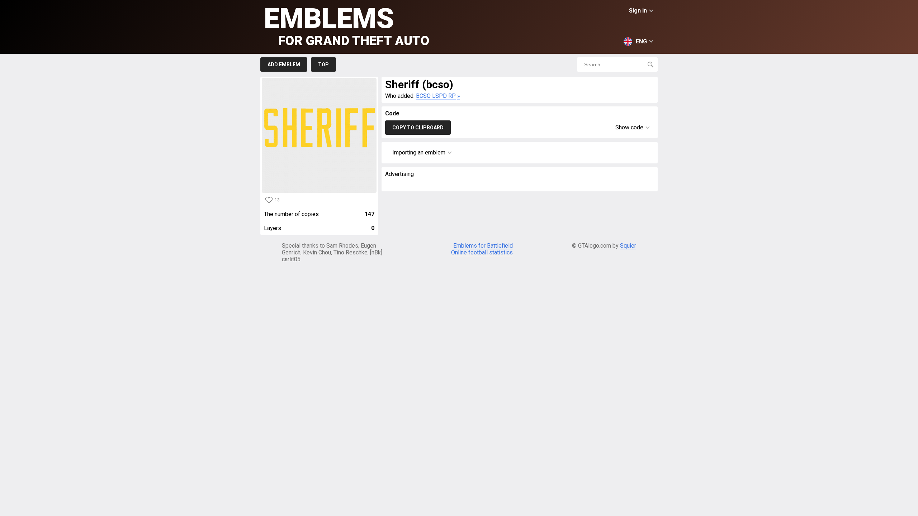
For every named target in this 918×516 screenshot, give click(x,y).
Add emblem (284, 64)
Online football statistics (482, 252)
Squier (628, 245)
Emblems (346, 25)
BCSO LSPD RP (436, 95)
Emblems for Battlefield (483, 245)
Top (323, 64)
